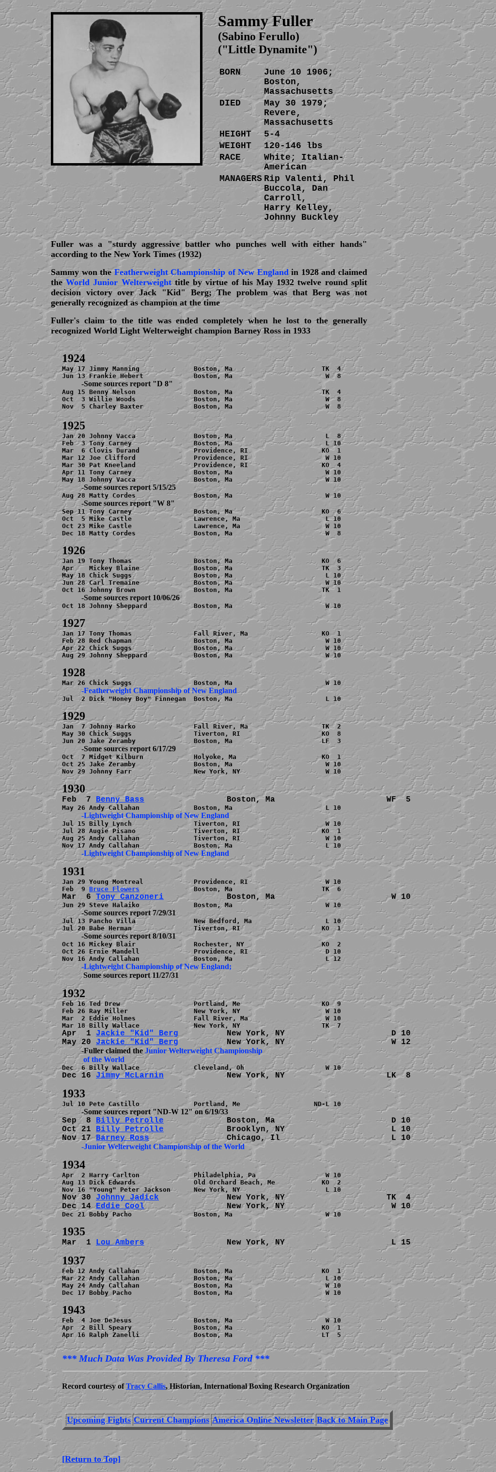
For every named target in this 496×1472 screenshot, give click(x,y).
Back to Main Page (352, 1420)
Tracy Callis (146, 1386)
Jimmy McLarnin (130, 1075)
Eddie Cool (120, 1206)
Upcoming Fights (99, 1420)
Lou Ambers (120, 1242)
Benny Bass (120, 799)
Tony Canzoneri (130, 897)
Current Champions (171, 1420)
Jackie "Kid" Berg (137, 1033)
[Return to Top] (91, 1459)
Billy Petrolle (130, 1120)
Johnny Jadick (127, 1197)
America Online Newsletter (263, 1420)
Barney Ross (122, 1138)
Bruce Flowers (114, 889)
